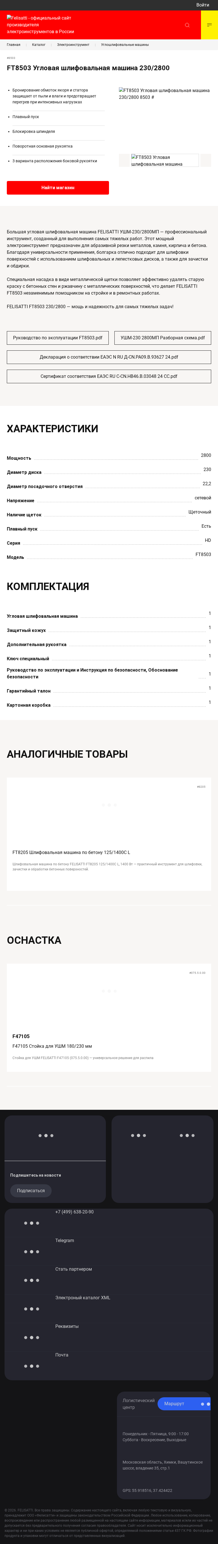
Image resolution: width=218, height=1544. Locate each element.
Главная (13, 45)
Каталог (38, 45)
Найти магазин (57, 187)
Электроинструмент (73, 45)
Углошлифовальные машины (125, 45)
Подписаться (31, 1190)
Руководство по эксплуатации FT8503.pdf (57, 337)
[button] (124, 160)
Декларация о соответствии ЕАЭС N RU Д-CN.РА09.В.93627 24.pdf (109, 357)
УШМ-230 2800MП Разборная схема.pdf (163, 337)
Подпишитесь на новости (35, 1175)
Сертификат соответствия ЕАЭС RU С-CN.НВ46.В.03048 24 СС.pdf (109, 376)
